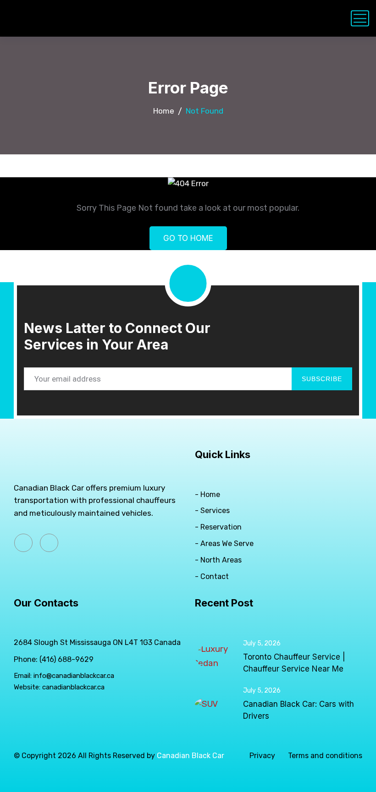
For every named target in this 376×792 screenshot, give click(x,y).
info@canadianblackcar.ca (73, 676)
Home (163, 110)
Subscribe (322, 378)
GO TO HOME (188, 238)
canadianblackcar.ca (73, 687)
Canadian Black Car (190, 755)
